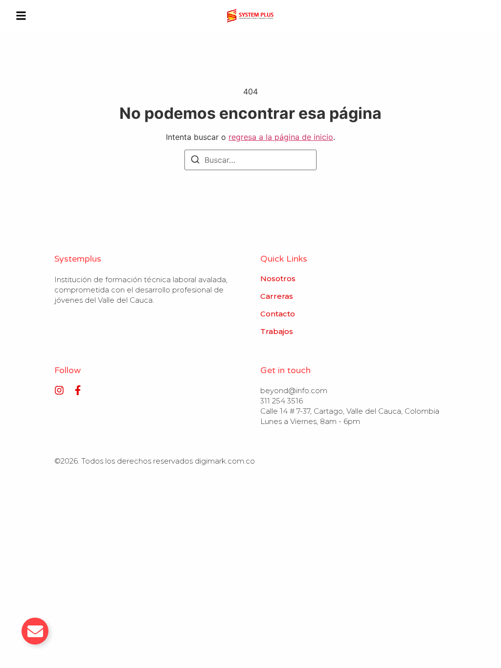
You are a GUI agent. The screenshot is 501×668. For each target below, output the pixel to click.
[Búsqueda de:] (250, 160)
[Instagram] (59, 390)
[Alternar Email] (35, 631)
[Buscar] (195, 161)
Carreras (276, 296)
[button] (21, 15)
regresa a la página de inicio (280, 137)
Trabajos (276, 331)
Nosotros (278, 278)
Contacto (277, 314)
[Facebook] (78, 390)
